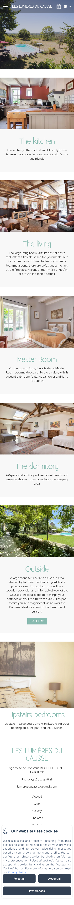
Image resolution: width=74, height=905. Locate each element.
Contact (37, 825)
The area (37, 818)
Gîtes (37, 804)
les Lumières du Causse (37, 755)
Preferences (37, 891)
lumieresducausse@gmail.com (37, 786)
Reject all (19, 878)
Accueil (37, 796)
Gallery (37, 621)
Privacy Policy (17, 872)
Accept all (54, 878)
